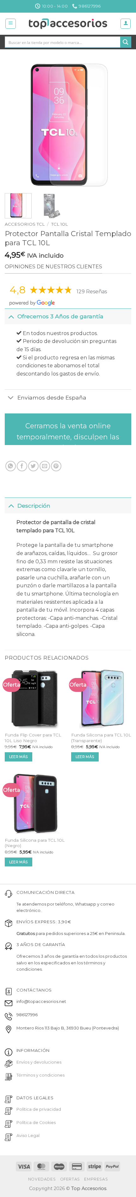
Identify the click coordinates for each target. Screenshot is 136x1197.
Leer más (18, 756)
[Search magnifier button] (125, 42)
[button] (10, 24)
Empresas (96, 1179)
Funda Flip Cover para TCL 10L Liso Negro (33, 737)
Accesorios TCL (25, 224)
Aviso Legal (28, 1135)
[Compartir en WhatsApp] (10, 466)
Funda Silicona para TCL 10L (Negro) (35, 843)
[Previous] (15, 125)
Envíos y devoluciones (38, 1062)
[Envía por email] (45, 466)
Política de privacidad (38, 1109)
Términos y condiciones (40, 1075)
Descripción (33, 505)
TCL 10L (59, 224)
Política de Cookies (36, 1122)
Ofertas (70, 1179)
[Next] (121, 125)
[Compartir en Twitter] (33, 466)
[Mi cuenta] (126, 24)
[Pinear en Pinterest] (56, 466)
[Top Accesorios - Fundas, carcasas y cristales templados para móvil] (68, 23)
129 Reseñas (92, 292)
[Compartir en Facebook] (22, 466)
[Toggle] (11, 316)
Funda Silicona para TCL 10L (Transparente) (101, 737)
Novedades (42, 1179)
